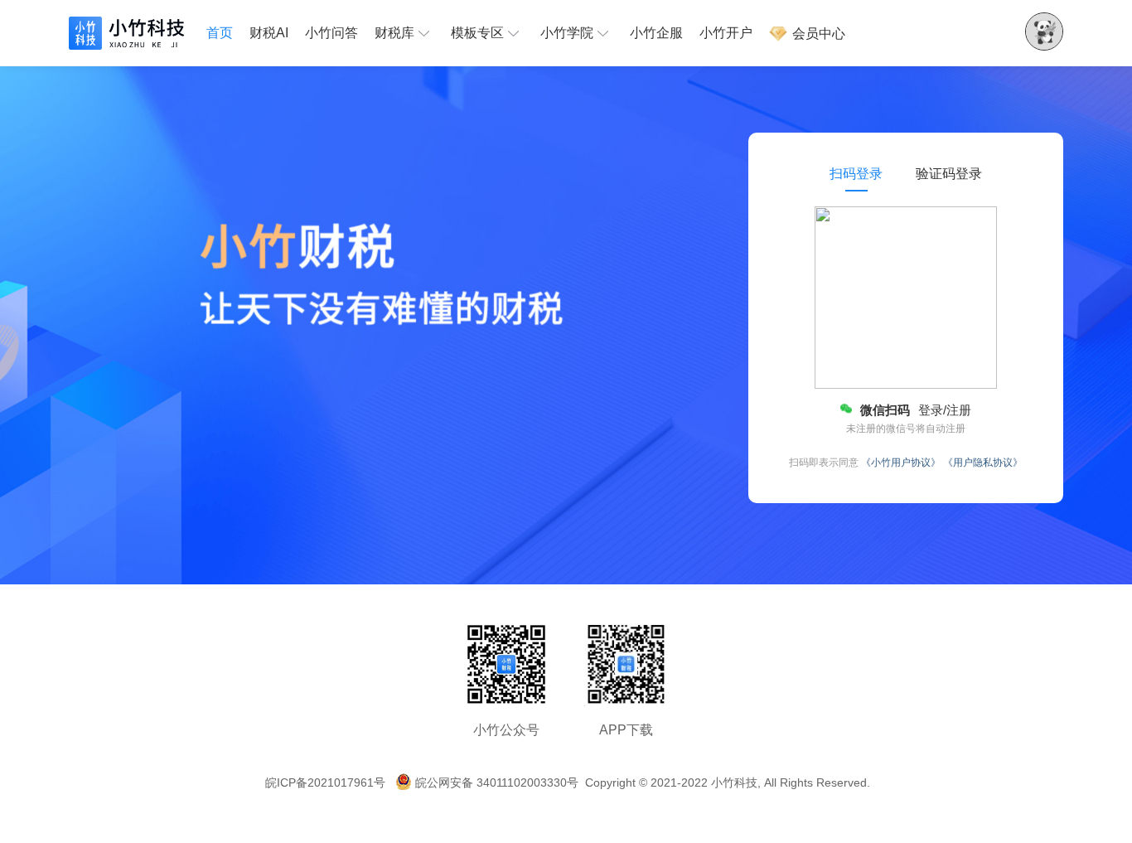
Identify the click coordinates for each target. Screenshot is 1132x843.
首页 (219, 33)
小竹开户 (725, 33)
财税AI (268, 33)
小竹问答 (331, 33)
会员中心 (817, 34)
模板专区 (477, 33)
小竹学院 (566, 33)
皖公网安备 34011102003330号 (497, 782)
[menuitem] (223, 33)
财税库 (394, 33)
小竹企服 (656, 33)
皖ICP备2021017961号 (325, 782)
